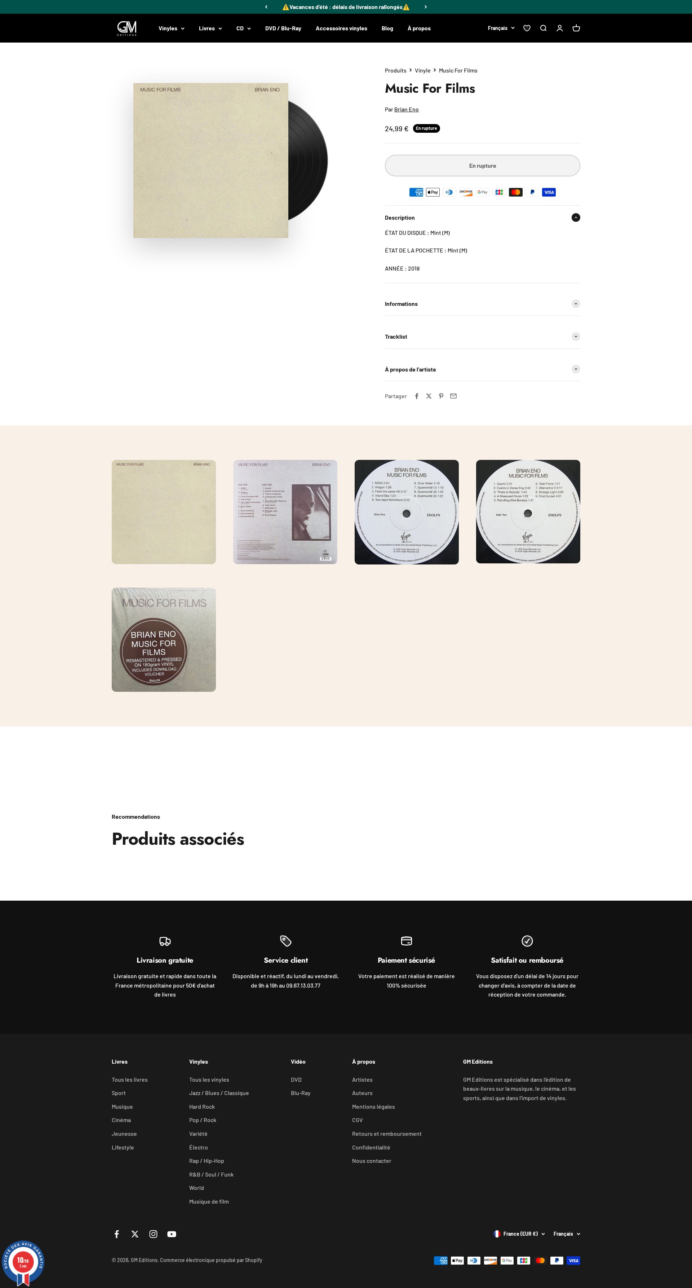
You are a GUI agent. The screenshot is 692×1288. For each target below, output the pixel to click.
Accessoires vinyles (341, 28)
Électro (198, 1147)
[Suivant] (426, 7)
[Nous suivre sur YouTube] (172, 1234)
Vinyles (168, 28)
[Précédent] (266, 7)
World (196, 1187)
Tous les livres (130, 1079)
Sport (119, 1092)
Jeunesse (124, 1133)
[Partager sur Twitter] (429, 396)
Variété (198, 1133)
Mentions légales (373, 1106)
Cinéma (121, 1119)
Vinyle (423, 70)
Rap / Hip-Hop (206, 1160)
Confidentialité (371, 1147)
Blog (387, 28)
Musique (122, 1106)
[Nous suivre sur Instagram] (153, 1234)
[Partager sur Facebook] (417, 396)
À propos (419, 28)
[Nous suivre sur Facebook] (116, 1234)
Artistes (362, 1079)
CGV (357, 1119)
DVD (296, 1079)
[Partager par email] (453, 396)
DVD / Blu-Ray (283, 28)
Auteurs (362, 1092)
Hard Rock (202, 1106)
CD (240, 28)
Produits (396, 70)
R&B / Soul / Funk (211, 1174)
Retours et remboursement (387, 1133)
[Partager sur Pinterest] (441, 396)
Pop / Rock (202, 1119)
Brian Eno (406, 109)
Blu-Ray (301, 1092)
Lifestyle (123, 1147)
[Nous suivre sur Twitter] (135, 1234)
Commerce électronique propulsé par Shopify (211, 1260)
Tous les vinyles (209, 1079)
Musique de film (209, 1201)
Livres (207, 28)
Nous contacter (371, 1160)
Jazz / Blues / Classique (219, 1092)
